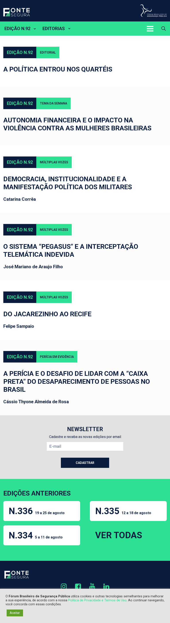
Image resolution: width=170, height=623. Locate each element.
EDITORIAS (53, 28)
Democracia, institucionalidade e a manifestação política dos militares (67, 183)
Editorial (48, 52)
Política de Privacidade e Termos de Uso (97, 600)
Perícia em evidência (57, 357)
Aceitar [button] (15, 613)
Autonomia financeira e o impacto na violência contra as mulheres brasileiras (77, 124)
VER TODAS (118, 535)
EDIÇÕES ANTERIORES (37, 493)
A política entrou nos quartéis (57, 69)
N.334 (36, 535)
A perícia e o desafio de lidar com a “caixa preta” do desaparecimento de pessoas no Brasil (76, 381)
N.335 (123, 511)
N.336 (37, 511)
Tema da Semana (53, 103)
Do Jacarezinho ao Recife (47, 314)
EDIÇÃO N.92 (17, 28)
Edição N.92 (20, 52)
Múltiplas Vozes (54, 162)
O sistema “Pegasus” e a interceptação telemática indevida (70, 250)
